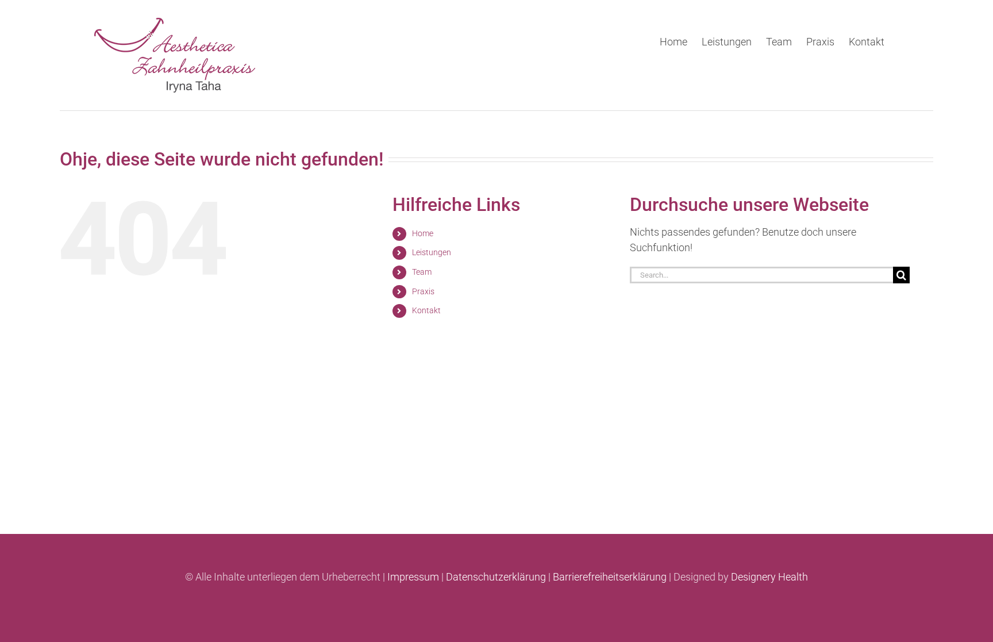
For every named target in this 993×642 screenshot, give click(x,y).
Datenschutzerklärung (496, 577)
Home (422, 233)
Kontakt (426, 310)
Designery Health (769, 577)
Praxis (423, 291)
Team (422, 271)
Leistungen (431, 252)
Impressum (413, 577)
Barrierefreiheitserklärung (610, 577)
